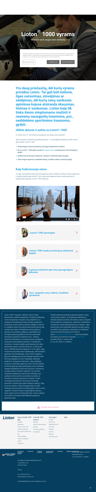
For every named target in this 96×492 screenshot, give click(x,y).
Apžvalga (20, 422)
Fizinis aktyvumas (53, 436)
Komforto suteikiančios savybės (23, 440)
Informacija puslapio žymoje (21, 452)
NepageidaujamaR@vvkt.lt (65, 334)
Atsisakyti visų (53, 62)
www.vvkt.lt (80, 337)
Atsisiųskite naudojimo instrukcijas (50, 407)
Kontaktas (60, 451)
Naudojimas (21, 424)
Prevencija (51, 434)
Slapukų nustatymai (28, 62)
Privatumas (30, 451)
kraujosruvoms (48, 150)
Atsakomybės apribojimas (50, 452)
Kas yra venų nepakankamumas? (53, 423)
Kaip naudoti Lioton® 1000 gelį (24, 433)
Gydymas (51, 431)
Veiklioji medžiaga (22, 436)
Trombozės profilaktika (38, 429)
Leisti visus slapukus (68, 62)
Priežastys (51, 429)
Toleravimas (20, 443)
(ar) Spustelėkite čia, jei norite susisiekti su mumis (32, 481)
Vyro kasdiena (36, 431)
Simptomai (51, 427)
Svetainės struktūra (39, 452)
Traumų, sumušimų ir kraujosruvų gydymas (23, 428)
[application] (48, 203)
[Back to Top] (90, 488)
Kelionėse (35, 427)
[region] (48, 58)
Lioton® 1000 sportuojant (39, 424)
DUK (65, 417)
